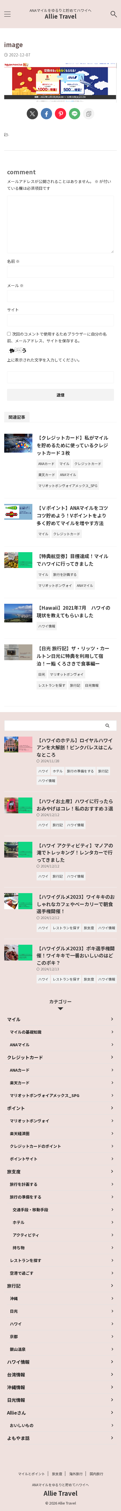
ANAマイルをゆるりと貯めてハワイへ (60, 1484)
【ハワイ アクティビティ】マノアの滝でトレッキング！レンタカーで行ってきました (75, 852)
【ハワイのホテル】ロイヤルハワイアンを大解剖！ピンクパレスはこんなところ (75, 747)
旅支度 (57, 1473)
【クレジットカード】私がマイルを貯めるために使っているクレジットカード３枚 (72, 445)
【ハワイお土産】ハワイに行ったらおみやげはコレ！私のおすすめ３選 (75, 805)
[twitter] (32, 113)
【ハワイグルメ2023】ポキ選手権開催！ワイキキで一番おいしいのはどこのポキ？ (76, 955)
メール (15, 285)
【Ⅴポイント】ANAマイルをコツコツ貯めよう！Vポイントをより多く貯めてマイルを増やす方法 (72, 515)
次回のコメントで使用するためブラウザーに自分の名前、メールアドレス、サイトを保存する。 (57, 337)
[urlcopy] (88, 113)
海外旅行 (76, 1473)
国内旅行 (96, 1473)
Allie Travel (61, 16)
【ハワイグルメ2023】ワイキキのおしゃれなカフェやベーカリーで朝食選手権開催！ (76, 904)
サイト (13, 309)
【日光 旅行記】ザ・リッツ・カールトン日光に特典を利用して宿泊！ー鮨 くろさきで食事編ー (73, 656)
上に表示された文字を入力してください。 (44, 360)
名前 (13, 261)
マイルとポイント (31, 1473)
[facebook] (46, 113)
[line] (74, 113)
